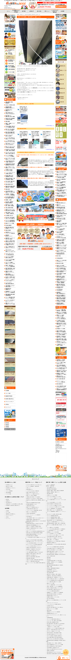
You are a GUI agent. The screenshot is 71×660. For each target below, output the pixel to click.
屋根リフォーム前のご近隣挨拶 (31, 495)
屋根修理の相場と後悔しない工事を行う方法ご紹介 (34, 523)
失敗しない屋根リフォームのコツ (61, 205)
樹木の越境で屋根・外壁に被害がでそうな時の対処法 (62, 339)
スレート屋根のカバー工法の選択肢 (62, 226)
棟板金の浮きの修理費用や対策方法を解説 (10, 119)
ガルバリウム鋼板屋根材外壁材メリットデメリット (62, 193)
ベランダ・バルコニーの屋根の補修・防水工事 (34, 510)
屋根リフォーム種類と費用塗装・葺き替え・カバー (62, 224)
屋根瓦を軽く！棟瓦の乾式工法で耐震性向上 (61, 277)
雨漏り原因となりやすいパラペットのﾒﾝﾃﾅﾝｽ (10, 144)
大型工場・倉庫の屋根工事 (30, 513)
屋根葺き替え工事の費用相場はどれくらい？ (61, 210)
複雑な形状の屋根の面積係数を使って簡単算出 (10, 187)
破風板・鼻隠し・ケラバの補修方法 (53, 539)
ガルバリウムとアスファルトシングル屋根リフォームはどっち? (10, 250)
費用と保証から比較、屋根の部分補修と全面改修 (62, 213)
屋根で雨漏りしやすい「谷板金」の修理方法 (10, 213)
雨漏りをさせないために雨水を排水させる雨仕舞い (55, 638)
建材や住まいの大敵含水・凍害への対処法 (10, 205)
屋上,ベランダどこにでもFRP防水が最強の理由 (10, 147)
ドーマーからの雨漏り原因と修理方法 (10, 283)
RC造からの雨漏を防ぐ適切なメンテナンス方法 (55, 587)
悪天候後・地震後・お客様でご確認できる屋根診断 (55, 490)
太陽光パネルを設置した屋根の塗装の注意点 (61, 240)
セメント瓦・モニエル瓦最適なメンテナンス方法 (10, 159)
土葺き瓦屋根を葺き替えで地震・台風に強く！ (10, 161)
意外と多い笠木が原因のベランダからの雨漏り (10, 130)
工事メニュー (47, 11)
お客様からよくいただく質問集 (52, 495)
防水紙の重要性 (8, 225)
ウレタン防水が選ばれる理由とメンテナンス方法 (10, 138)
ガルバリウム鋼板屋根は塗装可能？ (61, 180)
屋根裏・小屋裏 (8, 199)
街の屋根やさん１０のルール (10, 487)
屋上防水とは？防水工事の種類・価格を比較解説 (10, 150)
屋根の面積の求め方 (9, 184)
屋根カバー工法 (63, 70)
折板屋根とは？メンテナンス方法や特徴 (61, 237)
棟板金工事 (62, 92)
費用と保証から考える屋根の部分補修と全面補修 (34, 532)
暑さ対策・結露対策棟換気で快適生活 (53, 568)
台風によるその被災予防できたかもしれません (62, 266)
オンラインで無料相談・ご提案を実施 (32, 486)
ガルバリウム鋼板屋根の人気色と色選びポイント (55, 518)
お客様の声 (31, 11)
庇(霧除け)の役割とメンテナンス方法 (9, 170)
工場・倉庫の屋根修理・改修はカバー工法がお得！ (62, 366)
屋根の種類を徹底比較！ (59, 221)
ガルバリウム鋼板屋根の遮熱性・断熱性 (61, 182)
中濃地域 (7, 426)
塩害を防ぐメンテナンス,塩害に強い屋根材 (10, 238)
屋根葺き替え (62, 65)
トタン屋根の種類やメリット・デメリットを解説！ (55, 530)
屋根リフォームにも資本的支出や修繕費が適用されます (35, 531)
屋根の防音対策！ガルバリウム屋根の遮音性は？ (62, 196)
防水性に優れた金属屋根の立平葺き (53, 622)
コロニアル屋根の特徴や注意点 (60, 232)
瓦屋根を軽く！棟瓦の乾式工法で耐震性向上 (54, 575)
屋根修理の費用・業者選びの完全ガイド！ (10, 107)
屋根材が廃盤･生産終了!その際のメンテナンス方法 (55, 551)
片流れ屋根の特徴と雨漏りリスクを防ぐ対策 (10, 192)
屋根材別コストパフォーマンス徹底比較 (10, 233)
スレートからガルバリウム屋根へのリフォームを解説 (62, 174)
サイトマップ (8, 407)
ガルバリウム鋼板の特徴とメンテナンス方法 (10, 263)
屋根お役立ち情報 (60, 263)
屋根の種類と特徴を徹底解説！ (9, 102)
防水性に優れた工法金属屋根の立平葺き (9, 176)
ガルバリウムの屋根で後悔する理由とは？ (10, 257)
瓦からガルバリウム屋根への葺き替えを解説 (61, 177)
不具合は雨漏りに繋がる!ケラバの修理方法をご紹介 (55, 548)
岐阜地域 (7, 422)
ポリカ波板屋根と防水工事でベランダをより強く (62, 368)
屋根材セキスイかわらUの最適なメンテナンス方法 (61, 248)
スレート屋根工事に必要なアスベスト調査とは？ (10, 298)
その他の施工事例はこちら (50, 125)
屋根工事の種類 (61, 62)
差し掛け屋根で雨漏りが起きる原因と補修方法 (54, 637)
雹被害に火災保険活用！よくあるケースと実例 (61, 301)
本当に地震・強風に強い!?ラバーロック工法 (54, 634)
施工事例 (24, 11)
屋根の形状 (8, 189)
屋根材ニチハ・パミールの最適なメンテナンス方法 (62, 245)
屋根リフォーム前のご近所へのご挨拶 (60, 315)
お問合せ (7, 404)
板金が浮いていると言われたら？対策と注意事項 (62, 334)
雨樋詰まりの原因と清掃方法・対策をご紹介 (33, 553)
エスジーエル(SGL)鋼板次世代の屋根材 (10, 260)
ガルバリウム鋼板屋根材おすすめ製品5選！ (61, 188)
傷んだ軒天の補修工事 (50, 598)
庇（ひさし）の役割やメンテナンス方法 (10, 280)
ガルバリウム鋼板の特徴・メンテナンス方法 (54, 584)
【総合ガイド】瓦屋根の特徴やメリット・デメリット (55, 521)
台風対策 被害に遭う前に (30, 505)
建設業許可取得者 (9, 396)
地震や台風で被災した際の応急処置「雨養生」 (10, 179)
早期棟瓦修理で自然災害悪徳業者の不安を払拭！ (10, 164)
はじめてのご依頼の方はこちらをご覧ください (34, 484)
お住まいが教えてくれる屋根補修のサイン (61, 216)
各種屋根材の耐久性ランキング (52, 613)
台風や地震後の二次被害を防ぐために (61, 274)
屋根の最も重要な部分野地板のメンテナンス (10, 228)
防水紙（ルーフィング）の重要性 (52, 608)
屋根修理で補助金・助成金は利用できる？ (61, 304)
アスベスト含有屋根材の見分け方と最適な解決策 (10, 221)
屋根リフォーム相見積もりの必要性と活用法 (33, 526)
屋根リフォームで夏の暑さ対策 (31, 511)
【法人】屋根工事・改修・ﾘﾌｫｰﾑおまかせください (62, 387)
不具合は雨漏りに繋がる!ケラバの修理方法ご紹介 (10, 127)
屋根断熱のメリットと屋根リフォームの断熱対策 (10, 292)
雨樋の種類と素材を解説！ (30, 558)
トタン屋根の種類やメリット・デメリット (61, 235)
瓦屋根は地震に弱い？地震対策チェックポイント (62, 279)
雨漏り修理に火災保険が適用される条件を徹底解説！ (55, 653)
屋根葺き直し (62, 88)
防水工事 (62, 83)
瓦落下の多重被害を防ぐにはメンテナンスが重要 (61, 269)
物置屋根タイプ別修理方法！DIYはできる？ (61, 360)
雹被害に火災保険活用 (50, 650)
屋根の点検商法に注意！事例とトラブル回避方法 (61, 331)
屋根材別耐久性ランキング (9, 235)
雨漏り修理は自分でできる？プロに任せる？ (10, 113)
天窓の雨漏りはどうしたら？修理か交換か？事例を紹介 (56, 541)
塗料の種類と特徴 (61, 399)
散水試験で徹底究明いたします (31, 504)
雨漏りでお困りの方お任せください (32, 492)
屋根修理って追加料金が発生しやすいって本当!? (61, 337)
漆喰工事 (62, 74)
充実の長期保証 (8, 492)
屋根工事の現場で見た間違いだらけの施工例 (61, 285)
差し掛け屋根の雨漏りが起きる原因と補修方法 (10, 197)
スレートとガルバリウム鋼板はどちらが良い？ (61, 172)
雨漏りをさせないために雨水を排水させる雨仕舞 (10, 210)
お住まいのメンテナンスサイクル (52, 602)
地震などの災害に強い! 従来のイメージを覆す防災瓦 (55, 578)
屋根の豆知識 (8, 230)
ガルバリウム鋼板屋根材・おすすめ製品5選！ (54, 508)
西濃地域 (7, 424)
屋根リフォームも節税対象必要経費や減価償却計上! (62, 389)
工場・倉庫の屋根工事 (61, 378)
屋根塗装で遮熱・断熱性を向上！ (52, 571)
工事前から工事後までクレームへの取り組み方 (61, 318)
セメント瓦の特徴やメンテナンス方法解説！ (10, 156)
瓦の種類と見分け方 (9, 215)
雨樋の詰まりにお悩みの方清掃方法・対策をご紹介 (62, 371)
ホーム (8, 11)
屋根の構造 (8, 121)
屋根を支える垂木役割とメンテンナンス (10, 272)
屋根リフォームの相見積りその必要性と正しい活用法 (62, 313)
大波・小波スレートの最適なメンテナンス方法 (10, 167)
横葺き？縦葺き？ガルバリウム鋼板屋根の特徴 (62, 190)
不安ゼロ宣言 (8, 489)
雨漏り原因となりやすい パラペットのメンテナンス (34, 541)
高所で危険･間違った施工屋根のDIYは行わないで (10, 269)
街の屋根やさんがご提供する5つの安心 (16, 11)
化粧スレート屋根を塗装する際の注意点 (60, 243)
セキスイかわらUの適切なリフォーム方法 (54, 496)
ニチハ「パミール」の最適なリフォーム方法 (54, 498)
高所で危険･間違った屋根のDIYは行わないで (54, 589)
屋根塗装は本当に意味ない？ (9, 110)
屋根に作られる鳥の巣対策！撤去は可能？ (33, 556)
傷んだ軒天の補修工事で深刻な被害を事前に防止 (10, 132)
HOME (18, 14)
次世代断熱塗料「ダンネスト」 (60, 290)
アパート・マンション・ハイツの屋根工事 (33, 514)
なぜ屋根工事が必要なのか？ (61, 202)
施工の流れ (39, 11)
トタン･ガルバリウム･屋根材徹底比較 (10, 254)
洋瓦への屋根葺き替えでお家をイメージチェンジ (10, 247)
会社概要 (62, 11)
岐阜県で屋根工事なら (10, 398)
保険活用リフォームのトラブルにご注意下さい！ (55, 625)
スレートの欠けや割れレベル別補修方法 (61, 229)
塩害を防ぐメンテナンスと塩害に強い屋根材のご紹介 (55, 628)
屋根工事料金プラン (29, 489)
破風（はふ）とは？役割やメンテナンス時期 (10, 303)
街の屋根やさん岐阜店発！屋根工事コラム (13, 505)
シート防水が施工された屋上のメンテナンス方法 (10, 141)
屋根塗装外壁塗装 (62, 97)
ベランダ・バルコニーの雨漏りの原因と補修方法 (10, 153)
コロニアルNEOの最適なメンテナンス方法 (61, 251)
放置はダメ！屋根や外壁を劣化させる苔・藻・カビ (55, 629)
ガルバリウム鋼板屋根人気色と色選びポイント (61, 185)
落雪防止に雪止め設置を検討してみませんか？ (34, 547)
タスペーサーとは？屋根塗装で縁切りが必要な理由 (55, 546)
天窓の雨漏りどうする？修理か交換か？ (10, 286)
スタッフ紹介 (8, 393)
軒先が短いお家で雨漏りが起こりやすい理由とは (10, 218)
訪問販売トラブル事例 (61, 328)
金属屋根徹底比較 (50, 617)
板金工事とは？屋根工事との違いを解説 (10, 116)
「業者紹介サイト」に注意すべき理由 (61, 345)
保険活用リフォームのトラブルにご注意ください (62, 342)
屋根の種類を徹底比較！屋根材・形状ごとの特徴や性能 (56, 523)
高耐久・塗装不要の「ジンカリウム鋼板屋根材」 (55, 586)
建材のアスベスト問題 (10, 223)
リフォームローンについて (30, 529)
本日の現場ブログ (9, 502)
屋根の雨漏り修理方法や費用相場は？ (10, 274)
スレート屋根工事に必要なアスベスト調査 (54, 581)
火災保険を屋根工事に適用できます (32, 508)
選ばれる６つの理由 (9, 486)
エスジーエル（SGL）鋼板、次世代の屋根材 (54, 620)
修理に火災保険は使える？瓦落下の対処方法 (62, 271)
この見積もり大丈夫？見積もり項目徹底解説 (61, 321)
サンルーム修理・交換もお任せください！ (61, 363)
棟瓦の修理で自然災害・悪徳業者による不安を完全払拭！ (56, 554)
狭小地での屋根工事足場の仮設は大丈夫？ (61, 253)
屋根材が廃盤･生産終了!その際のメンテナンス (10, 244)
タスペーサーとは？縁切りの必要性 (9, 135)
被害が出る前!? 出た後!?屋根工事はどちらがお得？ (62, 324)
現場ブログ (22, 14)
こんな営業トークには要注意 (61, 326)
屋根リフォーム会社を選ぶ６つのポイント (62, 261)
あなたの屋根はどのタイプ (51, 487)
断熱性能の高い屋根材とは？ (8, 289)
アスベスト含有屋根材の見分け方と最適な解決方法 (55, 580)
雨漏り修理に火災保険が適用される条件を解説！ (61, 298)
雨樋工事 (62, 79)
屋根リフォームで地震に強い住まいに (32, 507)
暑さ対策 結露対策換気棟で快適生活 (9, 202)
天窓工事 (62, 101)
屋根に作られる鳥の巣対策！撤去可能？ (61, 376)
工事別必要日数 (60, 258)
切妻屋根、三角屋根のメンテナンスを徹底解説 (10, 194)
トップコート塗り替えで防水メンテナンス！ (10, 301)
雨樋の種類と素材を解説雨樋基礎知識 (10, 295)
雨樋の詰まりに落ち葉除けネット (31, 555)
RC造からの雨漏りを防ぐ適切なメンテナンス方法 (10, 277)
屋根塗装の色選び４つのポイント (60, 287)
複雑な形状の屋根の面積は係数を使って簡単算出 (55, 565)
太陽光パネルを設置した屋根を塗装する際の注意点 (34, 559)
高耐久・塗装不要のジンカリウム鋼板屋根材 (10, 266)
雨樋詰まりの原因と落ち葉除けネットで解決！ (62, 374)
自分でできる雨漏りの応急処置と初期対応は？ (61, 295)
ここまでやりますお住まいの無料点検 (54, 11)
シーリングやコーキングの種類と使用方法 (10, 173)
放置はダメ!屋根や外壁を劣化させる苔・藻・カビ (10, 241)
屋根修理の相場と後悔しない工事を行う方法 (61, 208)
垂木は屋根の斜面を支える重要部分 (32, 535)
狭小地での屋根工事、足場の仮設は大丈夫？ (54, 503)
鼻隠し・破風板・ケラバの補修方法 (10, 124)
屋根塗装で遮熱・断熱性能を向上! (61, 293)
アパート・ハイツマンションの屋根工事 (61, 381)
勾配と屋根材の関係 (9, 207)
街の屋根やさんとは (9, 484)
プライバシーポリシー (10, 401)
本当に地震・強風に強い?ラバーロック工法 (10, 182)
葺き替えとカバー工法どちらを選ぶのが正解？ (61, 218)
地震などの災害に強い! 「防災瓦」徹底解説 (61, 282)
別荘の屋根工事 (60, 383)
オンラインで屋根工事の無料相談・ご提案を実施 (61, 310)
